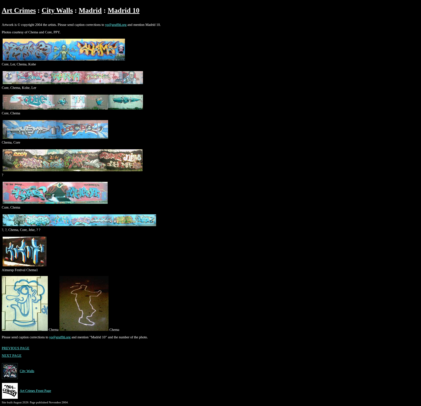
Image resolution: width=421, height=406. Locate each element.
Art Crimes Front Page (35, 391)
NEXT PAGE (11, 355)
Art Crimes (19, 10)
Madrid (90, 10)
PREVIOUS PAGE (15, 348)
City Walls (57, 10)
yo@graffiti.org (116, 25)
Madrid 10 (123, 10)
